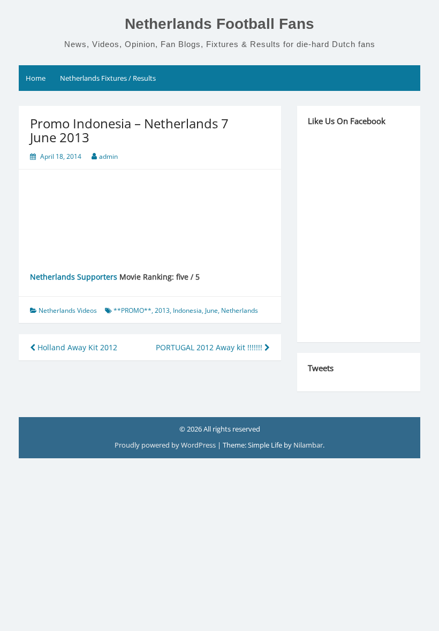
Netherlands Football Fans (219, 24)
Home (36, 78)
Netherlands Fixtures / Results (108, 78)
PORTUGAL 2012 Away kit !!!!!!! (210, 347)
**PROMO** (132, 310)
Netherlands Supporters (73, 277)
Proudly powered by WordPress (166, 445)
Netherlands (239, 310)
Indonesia (187, 310)
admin (108, 156)
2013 (162, 310)
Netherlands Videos (68, 310)
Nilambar (308, 445)
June (211, 310)
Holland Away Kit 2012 (76, 347)
